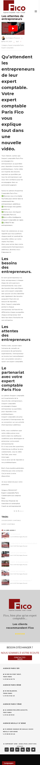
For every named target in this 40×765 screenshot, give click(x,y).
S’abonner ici (6, 252)
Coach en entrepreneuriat (11, 506)
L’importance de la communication (23, 543)
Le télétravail (15, 534)
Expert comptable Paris (15, 45)
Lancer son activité (17, 571)
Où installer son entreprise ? (21, 581)
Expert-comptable (7, 48)
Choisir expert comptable (11, 520)
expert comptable (8, 524)
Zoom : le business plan (19, 562)
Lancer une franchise (18, 553)
